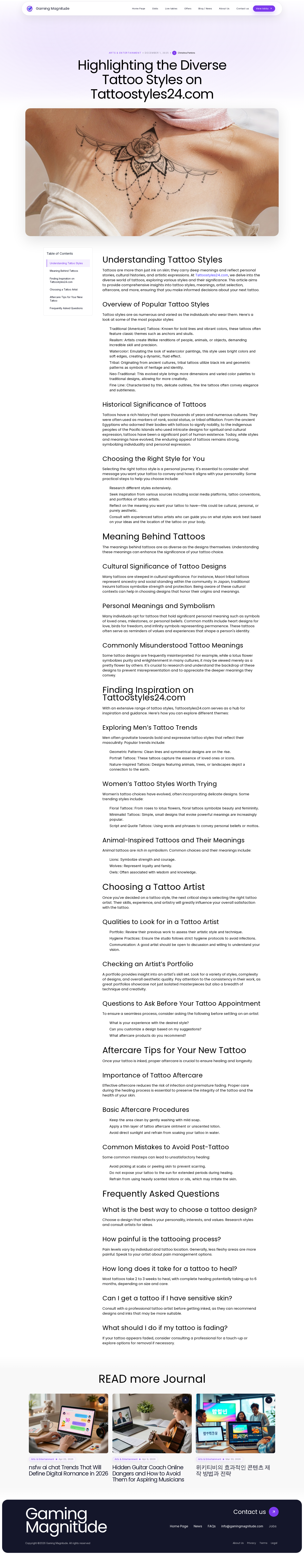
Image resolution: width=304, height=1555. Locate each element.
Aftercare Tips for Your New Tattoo (66, 299)
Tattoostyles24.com (211, 275)
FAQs (212, 1526)
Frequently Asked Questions (66, 308)
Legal (274, 1543)
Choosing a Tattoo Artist (64, 289)
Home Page (179, 1526)
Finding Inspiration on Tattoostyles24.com (62, 280)
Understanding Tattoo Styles (66, 263)
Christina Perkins (186, 52)
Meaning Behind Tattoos (64, 270)
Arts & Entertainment (125, 52)
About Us (238, 1543)
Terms (263, 1543)
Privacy (251, 1543)
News (198, 1526)
